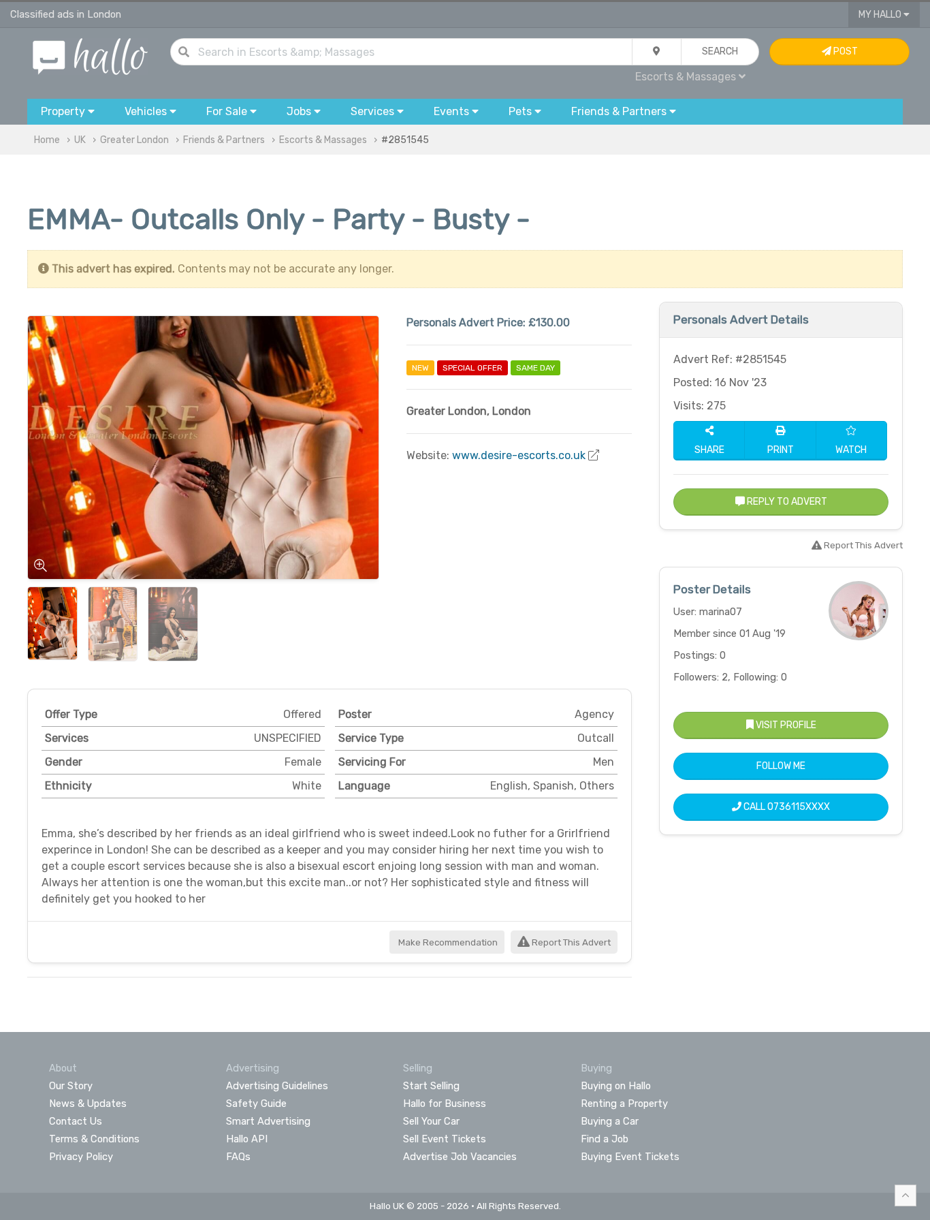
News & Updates (88, 1103)
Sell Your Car (431, 1121)
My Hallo (881, 14)
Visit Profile (785, 725)
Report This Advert (570, 942)
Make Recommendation (447, 942)
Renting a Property (624, 1103)
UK (80, 140)
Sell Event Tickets (444, 1139)
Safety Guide (256, 1103)
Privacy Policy (81, 1157)
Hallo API (247, 1139)
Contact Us (75, 1121)
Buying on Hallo (616, 1086)
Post (844, 51)
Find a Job (604, 1139)
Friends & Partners (224, 140)
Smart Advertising (268, 1121)
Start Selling (431, 1086)
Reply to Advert (786, 501)
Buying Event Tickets (630, 1157)
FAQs (238, 1157)
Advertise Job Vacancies (460, 1157)
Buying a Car (610, 1121)
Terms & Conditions (94, 1139)
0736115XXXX (798, 807)
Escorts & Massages (323, 140)
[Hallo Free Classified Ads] (90, 55)
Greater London (134, 140)
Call (785, 807)
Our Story (71, 1086)
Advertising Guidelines (277, 1086)
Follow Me (780, 766)
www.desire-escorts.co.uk (519, 455)
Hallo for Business (444, 1103)
